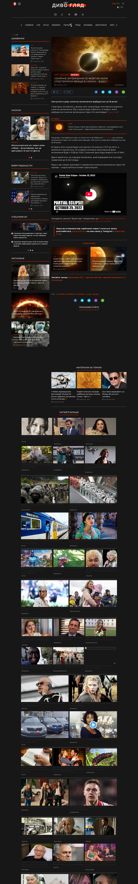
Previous (21, 25)
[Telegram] (69, 14)
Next (116, 25)
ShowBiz (88, 25)
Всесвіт (75, 75)
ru (118, 3)
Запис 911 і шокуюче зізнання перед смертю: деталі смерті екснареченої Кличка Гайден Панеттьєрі (40, 72)
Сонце (88, 294)
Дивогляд (113, 112)
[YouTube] (76, 14)
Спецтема (65, 75)
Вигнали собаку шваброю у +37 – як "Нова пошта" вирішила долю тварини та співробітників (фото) (40, 201)
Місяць (95, 294)
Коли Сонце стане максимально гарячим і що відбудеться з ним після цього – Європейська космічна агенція (96, 128)
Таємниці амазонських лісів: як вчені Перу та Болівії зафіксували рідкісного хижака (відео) (30, 248)
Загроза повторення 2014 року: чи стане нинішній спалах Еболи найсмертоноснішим (28, 344)
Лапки (66, 25)
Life (38, 25)
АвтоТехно (101, 25)
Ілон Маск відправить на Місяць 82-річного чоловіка (113, 394)
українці (81, 294)
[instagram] (55, 14)
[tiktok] (62, 14)
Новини (29, 25)
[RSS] (83, 14)
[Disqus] (89, 339)
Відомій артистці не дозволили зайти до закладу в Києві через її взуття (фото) (30, 287)
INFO (112, 25)
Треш (78, 25)
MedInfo (56, 25)
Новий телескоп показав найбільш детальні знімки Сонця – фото (88, 394)
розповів (108, 138)
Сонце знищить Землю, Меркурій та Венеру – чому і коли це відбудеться (107, 263)
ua (113, 3)
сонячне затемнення (66, 294)
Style (46, 25)
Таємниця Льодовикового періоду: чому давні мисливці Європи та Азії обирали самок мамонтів (30, 240)
